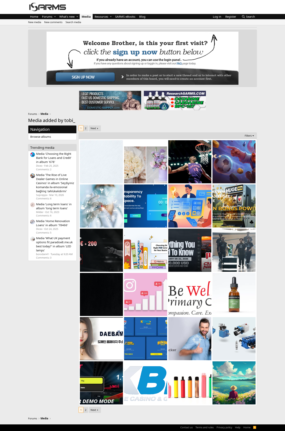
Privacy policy (224, 427)
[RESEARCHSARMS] (174, 100)
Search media (73, 22)
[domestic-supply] (110, 100)
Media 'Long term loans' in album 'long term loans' (54, 206)
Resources (101, 16)
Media (86, 16)
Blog (142, 16)
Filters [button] (248, 135)
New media (34, 22)
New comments (53, 22)
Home (34, 16)
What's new (67, 16)
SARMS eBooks (125, 16)
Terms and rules (204, 427)
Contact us (186, 427)
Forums (47, 16)
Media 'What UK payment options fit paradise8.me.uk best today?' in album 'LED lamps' (54, 244)
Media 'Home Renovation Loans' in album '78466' (53, 223)
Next (93, 128)
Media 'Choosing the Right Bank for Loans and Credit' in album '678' (53, 158)
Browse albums (40, 136)
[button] (55, 16)
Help (237, 427)
